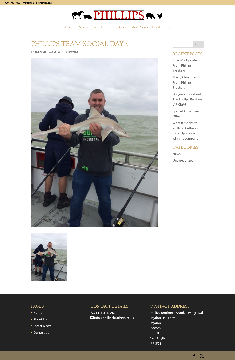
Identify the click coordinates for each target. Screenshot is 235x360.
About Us (86, 28)
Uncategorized (183, 160)
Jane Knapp (40, 51)
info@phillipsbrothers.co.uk (114, 318)
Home (69, 28)
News (177, 154)
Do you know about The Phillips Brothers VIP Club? (188, 99)
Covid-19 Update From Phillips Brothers (185, 65)
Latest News (138, 28)
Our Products (111, 28)
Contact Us (161, 28)
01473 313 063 (104, 313)
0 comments (72, 51)
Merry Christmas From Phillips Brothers (185, 82)
